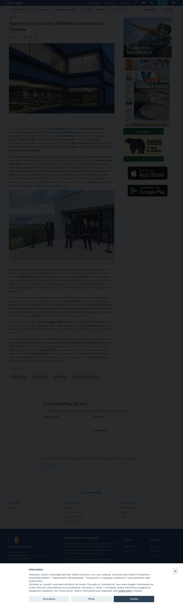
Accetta (134, 599)
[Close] (175, 571)
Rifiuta (91, 599)
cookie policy (125, 590)
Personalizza (49, 599)
